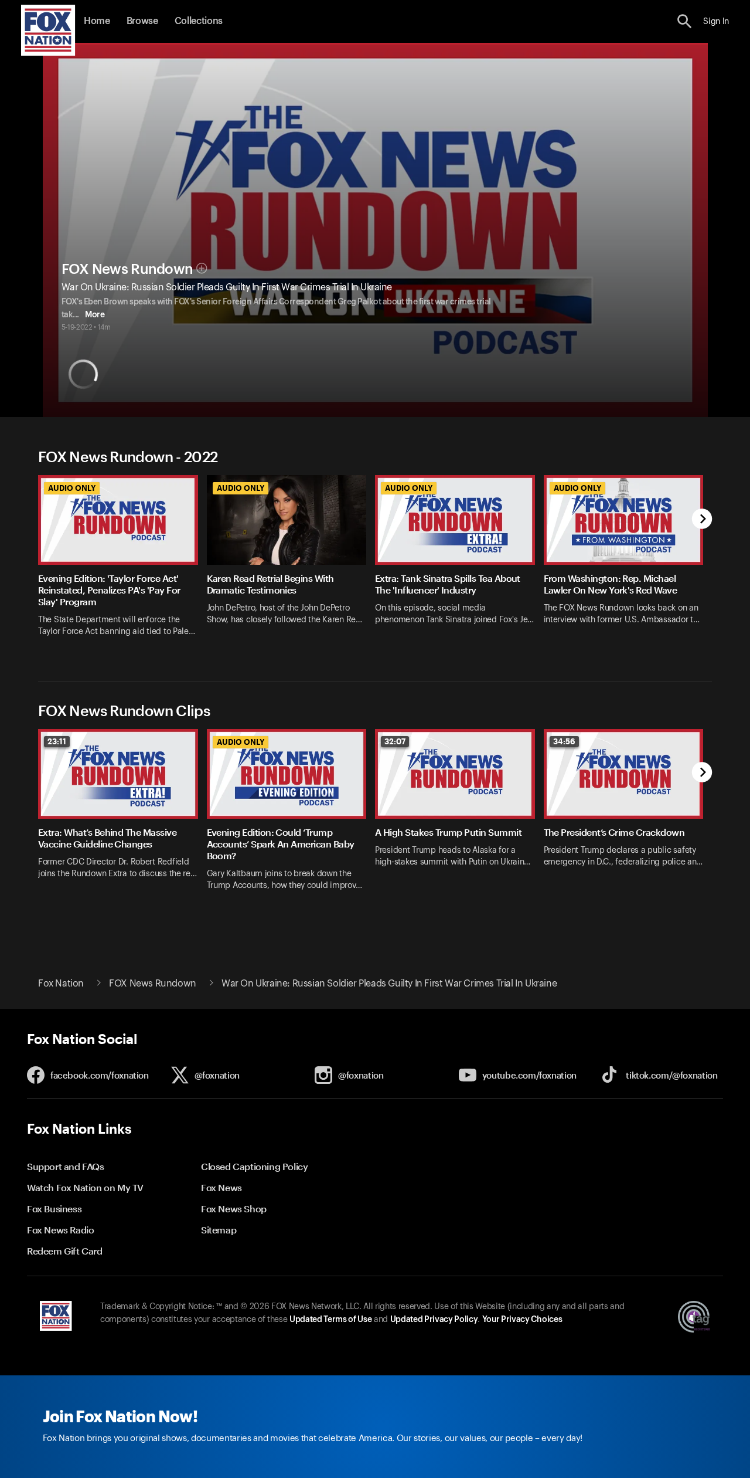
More (94, 315)
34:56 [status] (564, 741)
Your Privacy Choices (522, 1320)
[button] (684, 21)
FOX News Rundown (127, 269)
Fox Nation (61, 983)
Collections (199, 21)
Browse (142, 21)
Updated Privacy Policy (434, 1320)
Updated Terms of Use (330, 1320)
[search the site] (684, 21)
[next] (702, 520)
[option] (122, 563)
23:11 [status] (56, 741)
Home (97, 21)
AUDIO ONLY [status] (72, 488)
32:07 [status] (394, 741)
